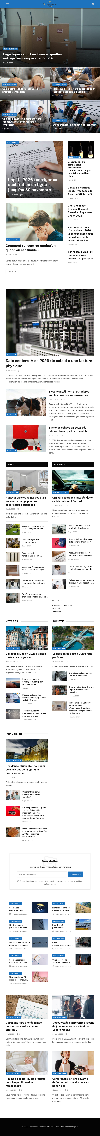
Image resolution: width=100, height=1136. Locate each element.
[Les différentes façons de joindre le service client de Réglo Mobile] (59, 570)
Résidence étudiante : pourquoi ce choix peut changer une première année (25, 769)
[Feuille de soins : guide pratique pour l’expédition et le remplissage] (27, 1063)
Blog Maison (12, 492)
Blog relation (13, 239)
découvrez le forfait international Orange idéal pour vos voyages (34, 713)
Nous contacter (57, 1127)
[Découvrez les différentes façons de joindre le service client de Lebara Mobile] (73, 1007)
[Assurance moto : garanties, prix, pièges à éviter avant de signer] (40, 959)
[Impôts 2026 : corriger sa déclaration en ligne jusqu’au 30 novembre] (34, 169)
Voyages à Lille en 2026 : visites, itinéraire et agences (26, 655)
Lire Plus (12, 271)
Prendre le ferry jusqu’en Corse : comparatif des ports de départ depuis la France (61, 926)
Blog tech (11, 354)
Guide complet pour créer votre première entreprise (20, 90)
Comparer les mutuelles (62, 606)
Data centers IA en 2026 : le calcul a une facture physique (49, 363)
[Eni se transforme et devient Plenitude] (75, 116)
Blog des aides (13, 1017)
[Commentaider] (50, 4)
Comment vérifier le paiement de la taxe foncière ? (31, 794)
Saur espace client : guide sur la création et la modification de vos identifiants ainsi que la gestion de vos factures (34, 813)
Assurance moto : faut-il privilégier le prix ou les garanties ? (79, 527)
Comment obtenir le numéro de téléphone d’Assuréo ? (80, 540)
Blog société (59, 648)
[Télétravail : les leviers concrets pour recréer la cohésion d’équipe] (75, 83)
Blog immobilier (14, 761)
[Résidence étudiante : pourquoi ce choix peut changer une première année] (27, 750)
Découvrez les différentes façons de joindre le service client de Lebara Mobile (73, 1026)
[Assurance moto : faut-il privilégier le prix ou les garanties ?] (59, 529)
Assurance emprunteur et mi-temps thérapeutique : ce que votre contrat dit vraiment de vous (19, 909)
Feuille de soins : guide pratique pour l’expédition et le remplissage (25, 1082)
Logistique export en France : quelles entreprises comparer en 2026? (32, 56)
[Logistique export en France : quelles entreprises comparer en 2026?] (50, 37)
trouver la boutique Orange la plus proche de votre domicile (81, 689)
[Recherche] (93, 4)
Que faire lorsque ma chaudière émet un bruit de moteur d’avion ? (34, 595)
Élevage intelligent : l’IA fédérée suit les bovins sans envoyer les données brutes (69, 393)
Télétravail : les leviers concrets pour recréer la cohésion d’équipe (73, 90)
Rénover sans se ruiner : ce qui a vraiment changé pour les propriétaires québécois (26, 501)
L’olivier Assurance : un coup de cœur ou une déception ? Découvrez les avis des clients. (81, 581)
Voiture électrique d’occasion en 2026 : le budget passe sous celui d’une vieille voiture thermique (80, 234)
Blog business (10, 49)
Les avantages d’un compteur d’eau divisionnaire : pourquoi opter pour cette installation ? (34, 541)
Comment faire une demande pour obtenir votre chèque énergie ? (24, 1026)
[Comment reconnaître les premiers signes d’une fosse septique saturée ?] (13, 529)
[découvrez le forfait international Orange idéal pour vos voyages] (13, 714)
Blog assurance (60, 492)
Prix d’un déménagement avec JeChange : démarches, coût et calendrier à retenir (61, 943)
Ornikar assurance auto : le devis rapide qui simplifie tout (72, 499)
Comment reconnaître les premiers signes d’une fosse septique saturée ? (34, 527)
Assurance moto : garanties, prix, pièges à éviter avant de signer (19, 961)
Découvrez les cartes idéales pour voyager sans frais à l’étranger (34, 697)
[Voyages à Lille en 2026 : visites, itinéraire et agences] (27, 638)
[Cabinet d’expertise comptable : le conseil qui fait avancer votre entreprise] (25, 116)
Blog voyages (13, 648)
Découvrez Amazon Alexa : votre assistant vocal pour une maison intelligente (33, 568)
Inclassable (15, 904)
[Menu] (7, 4)
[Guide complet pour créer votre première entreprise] (25, 83)
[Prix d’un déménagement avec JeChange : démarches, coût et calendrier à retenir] (83, 942)
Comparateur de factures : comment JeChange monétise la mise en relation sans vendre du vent (62, 961)
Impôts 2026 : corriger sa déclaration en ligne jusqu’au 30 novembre (32, 184)
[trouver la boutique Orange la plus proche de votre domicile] (59, 690)
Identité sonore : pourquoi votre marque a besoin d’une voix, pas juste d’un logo (19, 926)
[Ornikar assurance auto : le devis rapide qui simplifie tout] (73, 482)
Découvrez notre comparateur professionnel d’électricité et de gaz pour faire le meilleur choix (79, 169)
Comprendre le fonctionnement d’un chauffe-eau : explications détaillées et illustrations (34, 554)
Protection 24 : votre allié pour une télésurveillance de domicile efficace (35, 582)
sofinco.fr (56, 608)
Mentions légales (71, 1127)
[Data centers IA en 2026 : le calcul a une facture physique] (50, 322)
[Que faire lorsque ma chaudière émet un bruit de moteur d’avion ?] (13, 598)
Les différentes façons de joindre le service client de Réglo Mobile (80, 568)
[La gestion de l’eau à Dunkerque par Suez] (73, 638)
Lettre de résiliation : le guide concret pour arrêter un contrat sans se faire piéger (19, 943)
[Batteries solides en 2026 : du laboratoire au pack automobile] (26, 438)
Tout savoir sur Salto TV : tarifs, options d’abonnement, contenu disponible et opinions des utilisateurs (80, 708)
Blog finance (12, 142)
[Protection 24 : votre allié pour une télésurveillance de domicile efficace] (13, 584)
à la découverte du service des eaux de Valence (80, 674)
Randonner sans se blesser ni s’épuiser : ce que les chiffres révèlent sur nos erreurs (62, 909)
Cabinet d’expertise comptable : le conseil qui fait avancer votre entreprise (21, 121)
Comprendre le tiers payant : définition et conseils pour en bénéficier (70, 1082)
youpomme (56, 611)
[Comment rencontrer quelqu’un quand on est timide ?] (34, 222)
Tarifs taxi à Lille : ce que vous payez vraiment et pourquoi (80, 255)
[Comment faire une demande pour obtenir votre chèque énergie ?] (27, 1007)
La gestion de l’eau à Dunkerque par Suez (72, 655)
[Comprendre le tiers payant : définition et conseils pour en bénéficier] (73, 1063)
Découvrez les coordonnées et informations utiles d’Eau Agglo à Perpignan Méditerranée (34, 833)
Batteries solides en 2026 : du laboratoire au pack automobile (68, 429)
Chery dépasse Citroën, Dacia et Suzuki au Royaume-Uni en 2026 (80, 210)
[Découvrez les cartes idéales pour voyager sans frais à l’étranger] (13, 698)
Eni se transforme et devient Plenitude (74, 124)
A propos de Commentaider (39, 1127)
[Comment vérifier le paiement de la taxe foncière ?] (13, 795)
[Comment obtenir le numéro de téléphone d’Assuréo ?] (59, 543)
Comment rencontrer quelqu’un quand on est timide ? (31, 248)
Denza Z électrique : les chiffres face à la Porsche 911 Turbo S (80, 191)
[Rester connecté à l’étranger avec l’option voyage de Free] (13, 683)
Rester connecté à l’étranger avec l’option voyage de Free (32, 681)
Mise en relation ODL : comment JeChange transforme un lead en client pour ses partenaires (19, 978)
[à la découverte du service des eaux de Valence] (59, 676)
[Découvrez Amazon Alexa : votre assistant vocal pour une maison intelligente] (13, 570)
